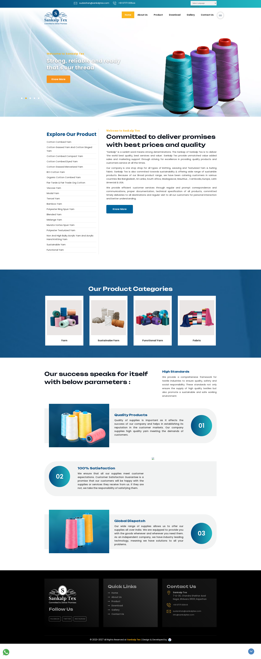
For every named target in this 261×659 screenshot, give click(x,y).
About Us (142, 14)
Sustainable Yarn (56, 244)
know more (58, 79)
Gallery (191, 14)
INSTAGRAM (80, 619)
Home (128, 14)
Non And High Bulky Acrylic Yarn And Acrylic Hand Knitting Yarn (70, 237)
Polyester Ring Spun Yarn (60, 209)
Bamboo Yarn (54, 203)
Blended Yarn (54, 214)
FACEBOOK (55, 619)
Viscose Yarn (54, 187)
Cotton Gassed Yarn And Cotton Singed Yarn (69, 149)
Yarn (64, 340)
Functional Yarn (55, 249)
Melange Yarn (54, 219)
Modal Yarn (53, 193)
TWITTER (67, 619)
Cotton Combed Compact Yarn (65, 156)
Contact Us (207, 14)
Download (174, 14)
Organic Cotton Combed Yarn (64, 177)
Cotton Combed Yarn (59, 141)
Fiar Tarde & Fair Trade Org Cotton (66, 182)
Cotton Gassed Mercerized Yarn (65, 166)
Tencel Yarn (53, 198)
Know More (120, 209)
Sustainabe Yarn (108, 340)
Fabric (197, 340)
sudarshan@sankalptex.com (94, 3)
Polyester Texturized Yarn (61, 230)
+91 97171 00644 (126, 3)
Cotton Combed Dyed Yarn (62, 161)
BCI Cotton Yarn (56, 172)
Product (115, 601)
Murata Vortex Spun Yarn (60, 225)
